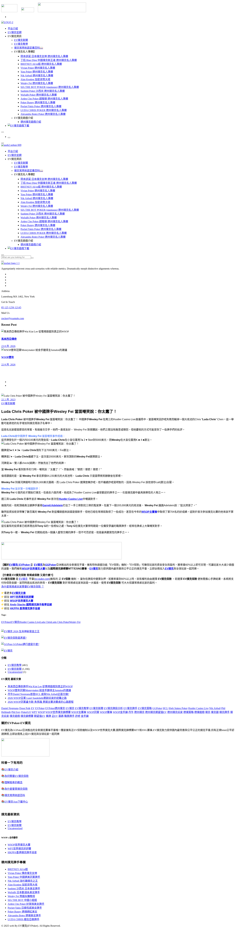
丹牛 (131, 712)
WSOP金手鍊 (120, 712)
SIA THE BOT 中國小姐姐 (22, 900)
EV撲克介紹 (11, 769)
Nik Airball (215, 708)
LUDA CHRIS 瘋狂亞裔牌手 (23, 919)
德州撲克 (139, 712)
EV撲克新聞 (21, 40)
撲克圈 (215, 712)
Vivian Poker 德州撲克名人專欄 (38, 67)
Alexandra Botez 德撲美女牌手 (24, 915)
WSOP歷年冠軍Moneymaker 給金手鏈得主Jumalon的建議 (39, 690)
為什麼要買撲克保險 (16, 788)
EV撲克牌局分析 (113, 708)
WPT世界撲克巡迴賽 (22, 596)
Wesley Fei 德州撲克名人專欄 (37, 83)
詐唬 (77, 716)
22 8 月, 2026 (8, 364)
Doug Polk (24, 708)
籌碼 (61, 716)
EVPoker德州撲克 (55, 708)
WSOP (41, 712)
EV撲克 (38, 564)
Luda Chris (45, 622)
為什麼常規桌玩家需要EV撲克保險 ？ (22, 586)
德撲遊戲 (199, 712)
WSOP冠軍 (93, 712)
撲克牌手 (224, 712)
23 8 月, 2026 (8, 346)
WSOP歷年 (7, 357)
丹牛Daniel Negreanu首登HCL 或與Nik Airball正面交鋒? (38, 694)
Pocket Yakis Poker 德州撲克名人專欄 (41, 106)
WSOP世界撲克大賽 (33, 568)
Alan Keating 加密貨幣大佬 (35, 79)
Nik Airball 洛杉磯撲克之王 (23, 880)
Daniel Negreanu (10, 708)
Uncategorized (15, 672)
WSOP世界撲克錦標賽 (58, 712)
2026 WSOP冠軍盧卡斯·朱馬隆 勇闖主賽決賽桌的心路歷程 (41, 701)
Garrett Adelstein (52, 505)
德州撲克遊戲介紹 (31, 121)
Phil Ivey (16, 712)
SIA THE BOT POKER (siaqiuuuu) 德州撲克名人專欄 (50, 87)
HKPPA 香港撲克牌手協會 (25, 608)
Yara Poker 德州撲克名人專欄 (37, 71)
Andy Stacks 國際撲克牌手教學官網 (31, 604)
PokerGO (26, 712)
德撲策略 (188, 712)
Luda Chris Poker (60, 622)
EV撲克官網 (15, 32)
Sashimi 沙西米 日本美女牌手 (24, 888)
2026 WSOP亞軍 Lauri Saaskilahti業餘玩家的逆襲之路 (37, 698)
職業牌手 (69, 716)
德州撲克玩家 (175, 712)
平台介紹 (13, 28)
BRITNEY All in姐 (18, 869)
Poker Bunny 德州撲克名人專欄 (38, 102)
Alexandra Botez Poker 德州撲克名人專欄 (43, 114)
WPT (34, 712)
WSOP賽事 (106, 712)
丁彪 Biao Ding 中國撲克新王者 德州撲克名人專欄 (49, 60)
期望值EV (39, 716)
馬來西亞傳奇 (9, 339)
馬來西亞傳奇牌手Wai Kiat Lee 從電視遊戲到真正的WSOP (40, 686)
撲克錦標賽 (27, 716)
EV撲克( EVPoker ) (20, 564)
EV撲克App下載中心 (16, 801)
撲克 (207, 712)
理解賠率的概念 (13, 782)
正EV (55, 716)
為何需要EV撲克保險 (16, 776)
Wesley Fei (74, 622)
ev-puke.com (42, 579)
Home (11, 381)
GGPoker (50, 564)
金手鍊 (85, 716)
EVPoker (6, 622)
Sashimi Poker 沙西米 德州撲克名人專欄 (43, 91)
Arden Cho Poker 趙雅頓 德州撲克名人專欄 (44, 98)
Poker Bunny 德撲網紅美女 (22, 911)
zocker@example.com (12, 318)
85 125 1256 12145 (11, 307)
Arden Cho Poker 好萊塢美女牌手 (26, 904)
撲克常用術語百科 (14, 795)
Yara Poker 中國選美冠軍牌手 (24, 877)
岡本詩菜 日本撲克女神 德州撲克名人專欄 (44, 56)
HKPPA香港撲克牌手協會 (22, 852)
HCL (165, 708)
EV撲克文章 (19, 593)
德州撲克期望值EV (156, 712)
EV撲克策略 (145, 708)
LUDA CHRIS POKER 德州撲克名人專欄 (44, 110)
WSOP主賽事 (149, 511)
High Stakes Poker (178, 708)
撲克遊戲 (15, 716)
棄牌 (48, 716)
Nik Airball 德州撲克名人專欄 (37, 75)
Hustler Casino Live (71, 499)
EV (33, 708)
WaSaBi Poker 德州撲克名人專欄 (39, 94)
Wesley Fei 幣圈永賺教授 (21, 896)
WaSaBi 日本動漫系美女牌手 (24, 892)
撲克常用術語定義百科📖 (28, 47)
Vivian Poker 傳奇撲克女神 (22, 873)
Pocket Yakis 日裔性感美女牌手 (25, 907)
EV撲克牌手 (130, 708)
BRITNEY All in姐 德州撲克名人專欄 (41, 64)
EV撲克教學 (21, 44)
